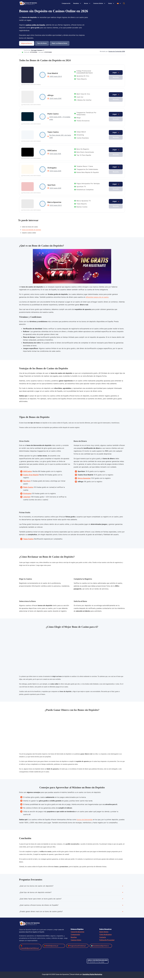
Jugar (114, 72)
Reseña (116, 77)
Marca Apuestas (84, 478)
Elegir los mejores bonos (59, 43)
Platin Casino (28, 487)
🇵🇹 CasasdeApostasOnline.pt (29, 947)
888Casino (27, 471)
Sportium (26, 481)
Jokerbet (26, 497)
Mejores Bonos (26, 43)
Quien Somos (103, 932)
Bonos (86, 3)
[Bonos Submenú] (89, 3)
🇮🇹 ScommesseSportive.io (100, 946)
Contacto (102, 937)
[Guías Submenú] (113, 3)
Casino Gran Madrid (30, 475)
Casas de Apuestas (77, 932)
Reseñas (76, 3)
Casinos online (76, 940)
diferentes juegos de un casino (97, 297)
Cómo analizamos (105, 934)
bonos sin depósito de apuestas (31, 230)
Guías (110, 3)
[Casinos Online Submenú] (104, 3)
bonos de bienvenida (84, 819)
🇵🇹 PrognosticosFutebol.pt (76, 946)
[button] (72, 885)
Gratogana (27, 493)
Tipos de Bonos (42, 43)
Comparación (66, 3)
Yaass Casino (28, 539)
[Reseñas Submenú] (80, 3)
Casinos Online (98, 3)
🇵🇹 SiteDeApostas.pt (51, 946)
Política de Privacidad (106, 940)
